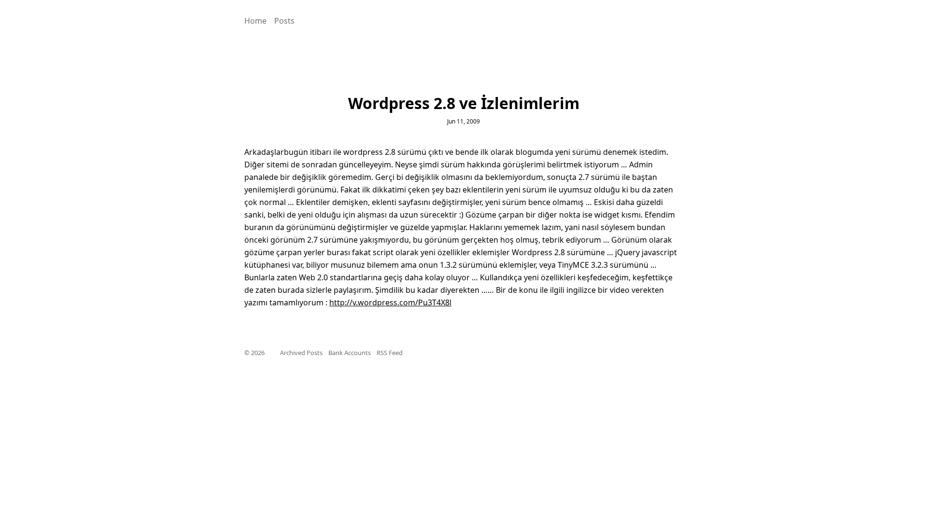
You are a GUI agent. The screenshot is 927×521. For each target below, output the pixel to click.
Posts (284, 20)
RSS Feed (390, 352)
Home (255, 20)
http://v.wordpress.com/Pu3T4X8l (390, 302)
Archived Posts (301, 352)
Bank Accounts (349, 352)
